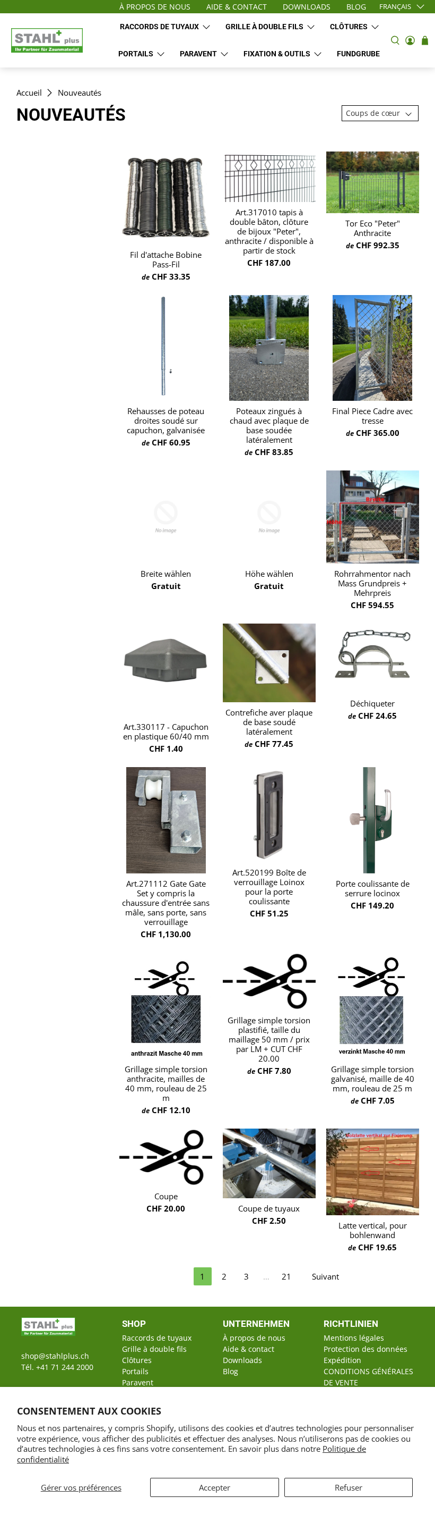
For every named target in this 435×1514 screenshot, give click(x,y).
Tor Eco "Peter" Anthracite (372, 228)
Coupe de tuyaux (269, 1208)
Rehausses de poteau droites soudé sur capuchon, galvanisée (166, 420)
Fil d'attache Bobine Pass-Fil (166, 259)
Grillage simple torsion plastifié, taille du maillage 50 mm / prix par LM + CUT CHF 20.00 (269, 1039)
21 (286, 1276)
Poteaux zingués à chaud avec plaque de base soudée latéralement (269, 425)
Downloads (242, 1360)
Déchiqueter (372, 703)
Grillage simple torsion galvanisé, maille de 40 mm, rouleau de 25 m (372, 1079)
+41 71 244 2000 (64, 1367)
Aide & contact (248, 1349)
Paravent (198, 53)
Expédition (342, 1360)
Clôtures (349, 26)
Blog (230, 1371)
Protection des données (365, 1349)
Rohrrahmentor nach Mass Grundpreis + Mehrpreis (372, 583)
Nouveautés (79, 93)
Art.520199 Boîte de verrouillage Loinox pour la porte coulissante (269, 886)
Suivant (325, 1276)
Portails (135, 53)
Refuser (348, 1487)
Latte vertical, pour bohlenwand (372, 1230)
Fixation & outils (276, 53)
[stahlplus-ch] (47, 40)
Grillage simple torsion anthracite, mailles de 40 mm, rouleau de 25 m (166, 1083)
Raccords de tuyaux (159, 26)
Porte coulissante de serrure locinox (373, 888)
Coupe (166, 1196)
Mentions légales (354, 1338)
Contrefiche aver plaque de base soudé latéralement (268, 722)
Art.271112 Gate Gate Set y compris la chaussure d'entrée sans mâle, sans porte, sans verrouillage (166, 902)
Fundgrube (358, 53)
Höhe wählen (269, 573)
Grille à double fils (264, 26)
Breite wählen (166, 573)
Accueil (29, 93)
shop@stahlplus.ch (55, 1356)
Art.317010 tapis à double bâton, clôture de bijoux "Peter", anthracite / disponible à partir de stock (269, 231)
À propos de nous (254, 1338)
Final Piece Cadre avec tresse (372, 416)
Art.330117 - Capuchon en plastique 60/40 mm (166, 731)
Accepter (214, 1487)
